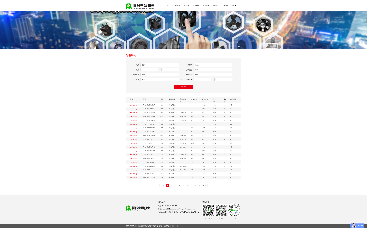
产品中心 (186, 5)
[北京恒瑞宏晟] (140, 5)
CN (233, 5)
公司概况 (177, 5)
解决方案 (216, 5)
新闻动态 (225, 5)
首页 (168, 5)
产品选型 (206, 5)
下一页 (204, 185)
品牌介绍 (196, 5)
